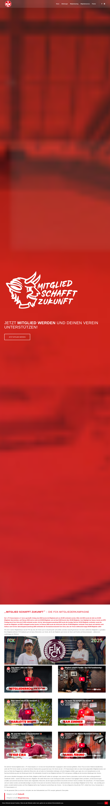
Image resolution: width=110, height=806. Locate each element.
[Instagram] (104, 4)
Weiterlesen (100, 803)
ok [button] (106, 803)
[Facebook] (102, 4)
